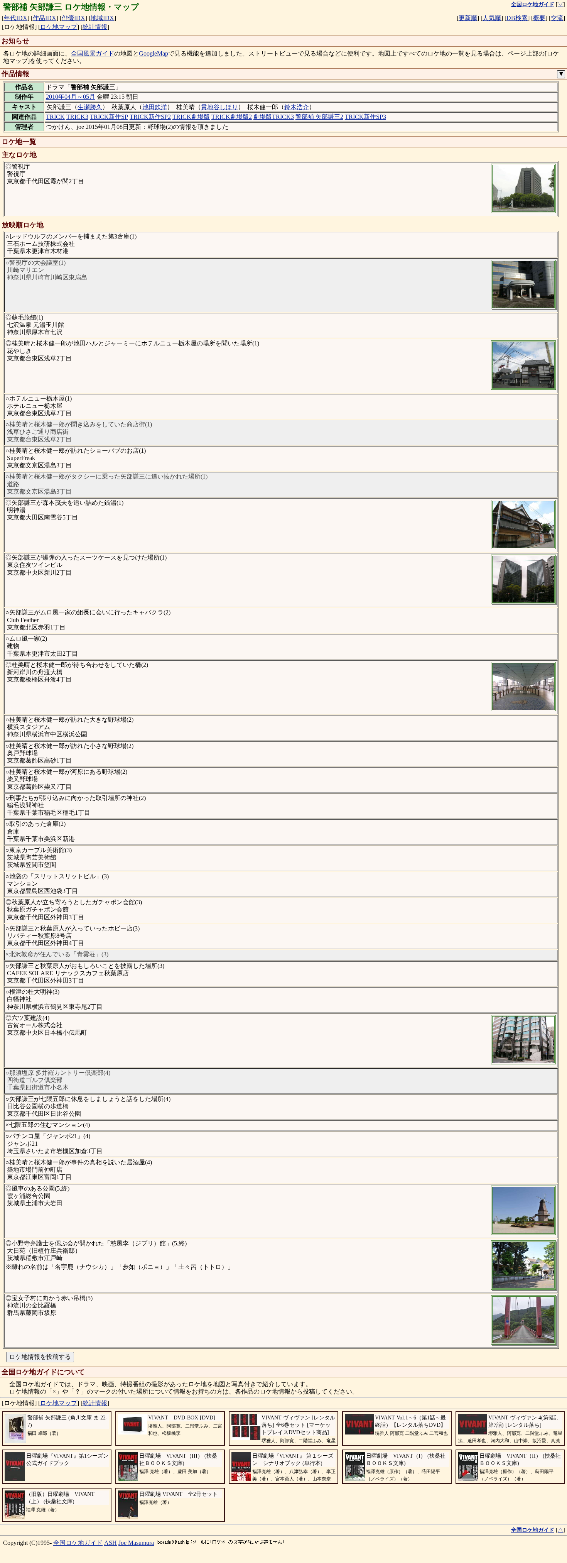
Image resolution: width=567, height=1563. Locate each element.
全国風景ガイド (92, 53)
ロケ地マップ (58, 27)
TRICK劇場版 (191, 116)
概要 (539, 18)
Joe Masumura (136, 1542)
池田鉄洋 (154, 107)
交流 (557, 18)
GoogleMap (153, 53)
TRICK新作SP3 (365, 116)
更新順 (468, 18)
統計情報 (95, 27)
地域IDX (102, 18)
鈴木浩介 (296, 107)
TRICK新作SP (109, 116)
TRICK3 (77, 116)
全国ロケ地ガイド (78, 1542)
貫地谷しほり (219, 107)
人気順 (492, 18)
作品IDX (44, 18)
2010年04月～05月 (70, 96)
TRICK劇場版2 (231, 116)
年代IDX (15, 18)
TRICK (55, 116)
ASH (110, 1542)
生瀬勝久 (90, 107)
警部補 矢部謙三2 (319, 116)
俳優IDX (73, 18)
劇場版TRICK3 (273, 116)
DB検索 (517, 18)
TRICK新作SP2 (150, 116)
